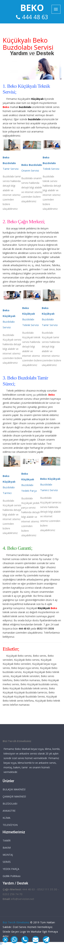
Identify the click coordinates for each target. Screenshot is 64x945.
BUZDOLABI (10, 803)
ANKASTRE (9, 810)
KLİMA (6, 817)
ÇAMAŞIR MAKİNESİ (14, 796)
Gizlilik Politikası (11, 876)
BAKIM (7, 847)
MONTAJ (8, 854)
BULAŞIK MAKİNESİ (14, 789)
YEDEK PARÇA (11, 869)
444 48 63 (35, 17)
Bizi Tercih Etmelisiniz (16, 922)
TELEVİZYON (10, 825)
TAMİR (6, 840)
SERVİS (7, 861)
